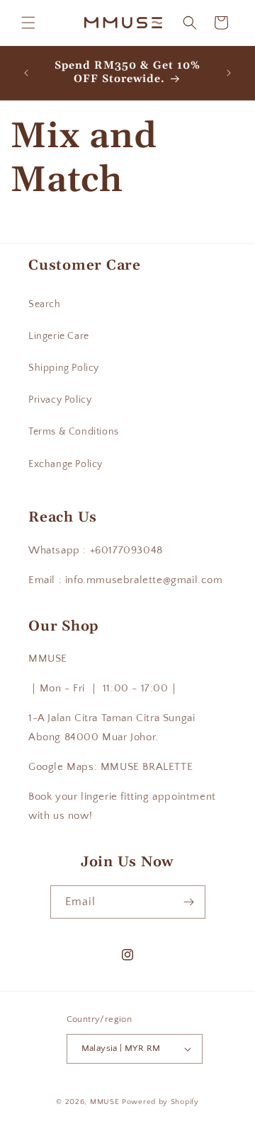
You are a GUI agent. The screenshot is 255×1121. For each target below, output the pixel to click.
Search (44, 304)
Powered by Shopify (160, 1102)
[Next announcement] (228, 72)
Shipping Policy (63, 368)
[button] (28, 22)
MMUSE (106, 1102)
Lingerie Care (58, 336)
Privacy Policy (59, 400)
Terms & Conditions (73, 431)
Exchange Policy (65, 464)
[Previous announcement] (26, 72)
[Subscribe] (189, 902)
